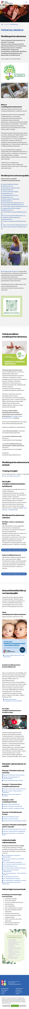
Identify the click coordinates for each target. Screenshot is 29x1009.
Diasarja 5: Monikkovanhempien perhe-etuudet (15, 829)
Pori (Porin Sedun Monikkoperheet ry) (14, 215)
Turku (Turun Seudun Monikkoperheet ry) (15, 225)
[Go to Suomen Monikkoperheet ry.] (2, 24)
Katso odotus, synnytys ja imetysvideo (15, 550)
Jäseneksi (3, 991)
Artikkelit (18, 993)
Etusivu (2, 993)
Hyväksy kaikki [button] (15, 1005)
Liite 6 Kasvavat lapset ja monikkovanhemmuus (15, 868)
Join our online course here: (12, 476)
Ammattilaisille (4, 990)
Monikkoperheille (5, 988)
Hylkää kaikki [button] (22, 1005)
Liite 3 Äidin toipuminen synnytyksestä (13, 862)
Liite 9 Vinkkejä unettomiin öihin (11, 876)
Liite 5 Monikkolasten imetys (10, 866)
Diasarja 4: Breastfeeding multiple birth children (15, 820)
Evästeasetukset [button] (6, 1005)
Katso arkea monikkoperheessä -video (14, 574)
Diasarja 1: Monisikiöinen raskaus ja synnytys (14, 775)
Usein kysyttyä (19, 991)
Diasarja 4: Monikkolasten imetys (11, 816)
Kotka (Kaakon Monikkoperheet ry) (13, 203)
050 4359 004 (11, 983)
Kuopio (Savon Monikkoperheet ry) (13, 204)
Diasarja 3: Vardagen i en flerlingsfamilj (13, 806)
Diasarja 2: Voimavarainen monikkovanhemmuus (15, 789)
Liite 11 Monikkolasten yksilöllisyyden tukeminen (15, 880)
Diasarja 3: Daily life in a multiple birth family (14, 808)
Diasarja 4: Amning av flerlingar (11, 818)
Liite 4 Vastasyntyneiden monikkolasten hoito (15, 864)
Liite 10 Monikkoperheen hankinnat (12, 878)
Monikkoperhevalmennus (10, 271)
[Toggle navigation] (26, 2)
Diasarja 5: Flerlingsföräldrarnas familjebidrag (14, 831)
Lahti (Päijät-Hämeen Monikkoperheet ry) (15, 206)
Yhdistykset (18, 990)
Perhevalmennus (19, 988)
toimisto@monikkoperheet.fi (14, 984)
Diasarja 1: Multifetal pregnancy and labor (13, 780)
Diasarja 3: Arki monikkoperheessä (12, 804)
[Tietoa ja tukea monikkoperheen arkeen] (7, 2)
